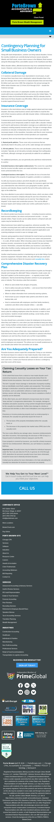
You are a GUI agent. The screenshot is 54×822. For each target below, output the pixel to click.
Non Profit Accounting (10, 645)
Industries (6, 550)
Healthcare (6, 635)
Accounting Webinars (10, 570)
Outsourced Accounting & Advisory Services (17, 586)
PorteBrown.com (34, 763)
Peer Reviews (7, 602)
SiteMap (22, 768)
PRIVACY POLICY (41, 765)
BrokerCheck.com (9, 527)
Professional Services (10, 649)
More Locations (8, 523)
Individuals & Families (10, 638)
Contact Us (6, 577)
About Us (6, 553)
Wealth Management (10, 622)
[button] (50, 31)
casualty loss (40, 259)
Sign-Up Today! (27, 665)
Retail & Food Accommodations (13, 652)
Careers (5, 560)
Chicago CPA (7, 540)
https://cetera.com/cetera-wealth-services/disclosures (23, 798)
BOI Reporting (7, 573)
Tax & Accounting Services (12, 616)
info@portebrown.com (10, 518)
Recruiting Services (9, 606)
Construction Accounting (11, 632)
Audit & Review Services (11, 589)
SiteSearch (31, 768)
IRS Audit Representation (11, 592)
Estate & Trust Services (10, 596)
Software (6, 546)
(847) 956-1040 (8, 513)
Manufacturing (7, 642)
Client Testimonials (9, 567)
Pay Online (6, 532)
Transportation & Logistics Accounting (15, 655)
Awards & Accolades (9, 563)
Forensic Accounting (9, 599)
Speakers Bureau (8, 612)
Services (5, 543)
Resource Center (8, 556)
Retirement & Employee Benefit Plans (15, 609)
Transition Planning (9, 619)
